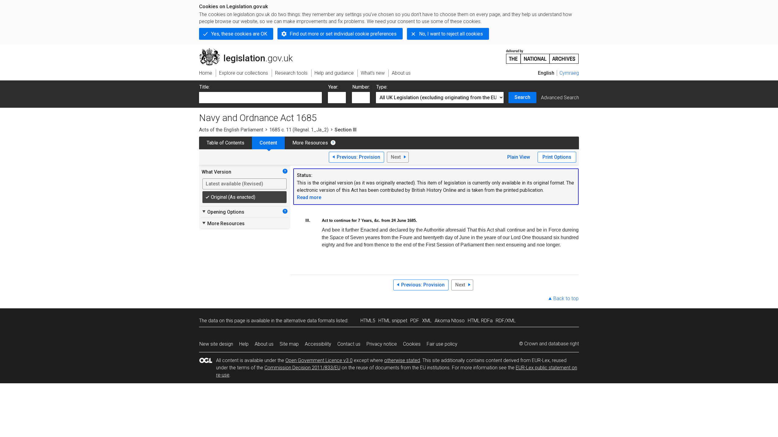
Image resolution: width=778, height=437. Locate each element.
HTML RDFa (480, 321)
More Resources (310, 143)
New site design (216, 344)
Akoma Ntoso (450, 321)
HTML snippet (392, 321)
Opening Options (222, 212)
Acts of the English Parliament (231, 130)
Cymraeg (569, 73)
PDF (414, 321)
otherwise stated (402, 360)
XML (427, 321)
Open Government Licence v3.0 (319, 360)
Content (268, 143)
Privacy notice (382, 344)
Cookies (412, 344)
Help (244, 344)
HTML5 (367, 321)
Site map (289, 344)
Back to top (566, 298)
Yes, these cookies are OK (239, 34)
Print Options (556, 157)
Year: (333, 87)
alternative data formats (309, 321)
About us (264, 344)
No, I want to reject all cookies (451, 34)
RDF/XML (506, 321)
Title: (204, 87)
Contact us (348, 344)
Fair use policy (442, 344)
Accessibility (318, 344)
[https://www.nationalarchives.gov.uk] (542, 54)
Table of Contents (225, 143)
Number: (361, 87)
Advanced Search (560, 97)
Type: (381, 87)
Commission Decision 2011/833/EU (302, 368)
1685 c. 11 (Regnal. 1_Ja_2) (299, 130)
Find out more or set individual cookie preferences (343, 34)
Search (522, 97)
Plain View (518, 157)
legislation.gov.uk (249, 50)
